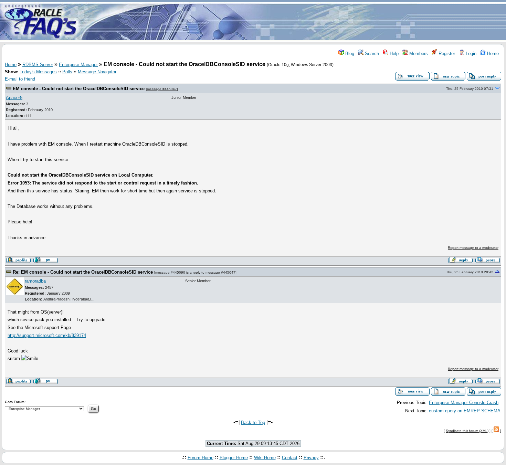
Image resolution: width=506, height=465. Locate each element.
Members (418, 53)
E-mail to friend (20, 79)
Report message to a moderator (473, 248)
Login (470, 53)
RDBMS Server (37, 64)
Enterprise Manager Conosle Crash (463, 402)
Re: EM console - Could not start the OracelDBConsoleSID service (83, 272)
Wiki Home (265, 457)
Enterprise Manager (78, 64)
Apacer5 (14, 97)
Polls (67, 71)
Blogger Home (234, 457)
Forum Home (200, 457)
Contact (289, 457)
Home (492, 53)
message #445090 (170, 272)
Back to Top (253, 422)
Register (446, 53)
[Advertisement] (293, 21)
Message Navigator (97, 71)
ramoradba (35, 281)
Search (371, 53)
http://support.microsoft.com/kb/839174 (47, 335)
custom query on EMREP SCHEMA (464, 410)
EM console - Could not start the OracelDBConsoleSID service (79, 88)
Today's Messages (38, 71)
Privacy (311, 457)
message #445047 (162, 89)
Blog (349, 53)
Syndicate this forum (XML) (467, 431)
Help (393, 53)
